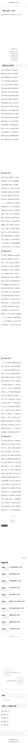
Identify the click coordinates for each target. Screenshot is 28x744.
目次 (12, 49)
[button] (25, 700)
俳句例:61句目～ (15, 58)
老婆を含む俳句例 (14, 51)
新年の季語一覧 (5, 711)
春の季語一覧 (4, 714)
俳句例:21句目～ (15, 53)
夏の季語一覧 (4, 718)
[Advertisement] (14, 31)
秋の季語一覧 (4, 721)
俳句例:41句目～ (15, 56)
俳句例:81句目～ (15, 60)
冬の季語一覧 (4, 725)
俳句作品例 (5, 525)
